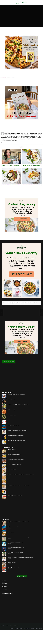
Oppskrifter (21, 628)
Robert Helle (4, 77)
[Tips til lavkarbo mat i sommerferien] (4, 427)
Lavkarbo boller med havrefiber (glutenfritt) (14, 464)
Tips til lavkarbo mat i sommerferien (13, 425)
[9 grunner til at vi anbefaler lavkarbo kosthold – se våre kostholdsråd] (4, 406)
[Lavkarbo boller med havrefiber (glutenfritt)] (4, 466)
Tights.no (3, 584)
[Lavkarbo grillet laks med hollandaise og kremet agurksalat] (32, 176)
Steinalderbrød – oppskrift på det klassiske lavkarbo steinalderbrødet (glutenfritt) (20, 474)
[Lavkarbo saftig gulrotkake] (4, 471)
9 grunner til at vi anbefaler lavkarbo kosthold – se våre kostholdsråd (19, 404)
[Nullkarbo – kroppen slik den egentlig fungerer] (4, 569)
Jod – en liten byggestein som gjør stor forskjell (15, 552)
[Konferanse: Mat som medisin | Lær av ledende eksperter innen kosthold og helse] (4, 559)
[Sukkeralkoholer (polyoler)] (4, 416)
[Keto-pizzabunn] (4, 481)
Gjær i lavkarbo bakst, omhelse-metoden (14, 409)
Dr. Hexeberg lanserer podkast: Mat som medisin (15, 542)
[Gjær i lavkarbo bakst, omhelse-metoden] (4, 411)
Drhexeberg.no (4, 583)
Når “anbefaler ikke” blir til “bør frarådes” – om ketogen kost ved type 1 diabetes (20, 537)
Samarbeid (16, 628)
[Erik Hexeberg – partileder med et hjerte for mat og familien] (4, 432)
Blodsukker (9, 420)
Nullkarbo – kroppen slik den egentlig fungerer (15, 567)
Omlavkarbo (4, 582)
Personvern (32, 628)
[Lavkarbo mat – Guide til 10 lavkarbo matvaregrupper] (4, 396)
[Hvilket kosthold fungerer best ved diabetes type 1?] (4, 437)
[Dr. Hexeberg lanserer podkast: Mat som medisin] (4, 544)
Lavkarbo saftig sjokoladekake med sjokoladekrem (16, 459)
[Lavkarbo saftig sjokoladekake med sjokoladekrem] (4, 461)
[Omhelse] (21, 2)
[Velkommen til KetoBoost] (4, 564)
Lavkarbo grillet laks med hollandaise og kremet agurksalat (32, 184)
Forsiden (11, 628)
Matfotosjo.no (4, 586)
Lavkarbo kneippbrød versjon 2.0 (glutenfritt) (15, 495)
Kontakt (37, 628)
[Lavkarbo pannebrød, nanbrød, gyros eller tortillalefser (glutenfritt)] (4, 487)
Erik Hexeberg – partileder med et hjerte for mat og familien (17, 430)
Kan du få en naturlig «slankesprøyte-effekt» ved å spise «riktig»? (11, 165)
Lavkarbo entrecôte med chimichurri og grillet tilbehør (11, 184)
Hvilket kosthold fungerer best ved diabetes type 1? (16, 435)
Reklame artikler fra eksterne (7, 593)
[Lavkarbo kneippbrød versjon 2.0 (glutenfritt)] (4, 497)
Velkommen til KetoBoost (12, 562)
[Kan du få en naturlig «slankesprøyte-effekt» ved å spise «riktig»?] (11, 156)
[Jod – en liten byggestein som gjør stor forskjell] (4, 554)
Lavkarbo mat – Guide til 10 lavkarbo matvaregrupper (16, 394)
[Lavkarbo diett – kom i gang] (4, 401)
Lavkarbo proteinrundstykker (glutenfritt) (14, 454)
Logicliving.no (4, 587)
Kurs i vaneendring (11, 532)
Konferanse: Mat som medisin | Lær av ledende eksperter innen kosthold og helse (21, 557)
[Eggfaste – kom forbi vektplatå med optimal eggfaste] (4, 442)
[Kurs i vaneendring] (4, 534)
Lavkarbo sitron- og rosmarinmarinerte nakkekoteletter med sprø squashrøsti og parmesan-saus (32, 165)
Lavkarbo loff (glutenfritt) (11, 449)
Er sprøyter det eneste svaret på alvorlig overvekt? (16, 547)
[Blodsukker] (4, 422)
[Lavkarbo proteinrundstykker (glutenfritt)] (4, 456)
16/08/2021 (12, 77)
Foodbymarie (4, 589)
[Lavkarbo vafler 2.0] (4, 492)
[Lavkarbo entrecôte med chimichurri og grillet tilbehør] (11, 176)
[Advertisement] (21, 378)
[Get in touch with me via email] (1, 142)
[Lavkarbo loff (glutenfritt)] (4, 451)
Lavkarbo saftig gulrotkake (12, 469)
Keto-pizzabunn (10, 479)
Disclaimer (28, 628)
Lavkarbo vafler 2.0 (11, 490)
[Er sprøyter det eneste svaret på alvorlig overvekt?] (4, 549)
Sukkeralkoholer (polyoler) (12, 414)
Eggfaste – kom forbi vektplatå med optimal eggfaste (16, 440)
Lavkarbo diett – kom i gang (12, 399)
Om (24, 628)
